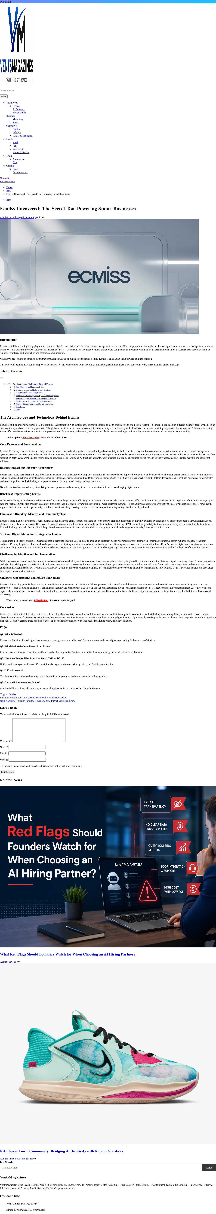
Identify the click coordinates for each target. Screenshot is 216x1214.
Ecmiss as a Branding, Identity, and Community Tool (37, 395)
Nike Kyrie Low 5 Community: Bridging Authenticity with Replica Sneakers (61, 1151)
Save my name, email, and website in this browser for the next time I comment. (43, 765)
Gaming (10, 165)
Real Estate (18, 149)
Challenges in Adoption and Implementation (34, 401)
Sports (16, 168)
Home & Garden (21, 152)
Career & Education (23, 135)
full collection (41, 600)
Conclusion (20, 406)
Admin (3, 217)
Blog (15, 162)
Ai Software (19, 109)
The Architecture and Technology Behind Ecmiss (31, 384)
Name (4, 746)
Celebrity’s (11, 125)
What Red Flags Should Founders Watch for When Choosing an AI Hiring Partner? (68, 954)
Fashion (16, 129)
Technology (12, 102)
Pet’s (15, 145)
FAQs (18, 409)
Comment (6, 741)
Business (10, 115)
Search (209, 1167)
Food (15, 142)
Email (4, 753)
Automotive (18, 159)
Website (4, 759)
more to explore (30, 437)
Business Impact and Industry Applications (33, 389)
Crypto (16, 105)
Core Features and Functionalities (29, 387)
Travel (9, 155)
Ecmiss (12, 694)
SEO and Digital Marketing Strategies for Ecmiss (36, 398)
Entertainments (20, 172)
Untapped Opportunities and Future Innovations (35, 404)
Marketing (18, 119)
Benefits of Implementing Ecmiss (29, 392)
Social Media (19, 112)
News (16, 122)
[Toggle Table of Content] (2, 378)
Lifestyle (17, 132)
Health (9, 139)
